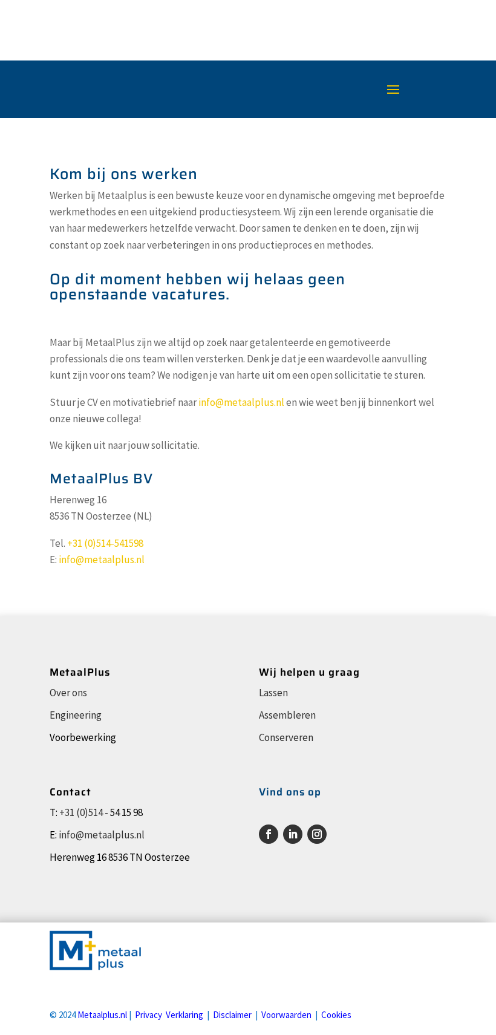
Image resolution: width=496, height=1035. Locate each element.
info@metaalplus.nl (241, 402)
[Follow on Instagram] (317, 834)
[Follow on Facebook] (268, 834)
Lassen (273, 692)
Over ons (68, 692)
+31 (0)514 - (83, 812)
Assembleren (287, 715)
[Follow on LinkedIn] (292, 834)
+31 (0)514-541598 (105, 543)
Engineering (76, 715)
